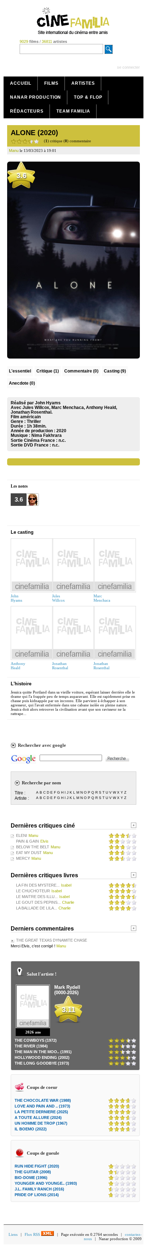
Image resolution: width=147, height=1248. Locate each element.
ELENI (21, 835)
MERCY (23, 858)
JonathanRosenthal (60, 665)
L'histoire (21, 683)
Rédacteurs (27, 111)
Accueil (20, 83)
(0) (81, 371)
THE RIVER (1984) (31, 1046)
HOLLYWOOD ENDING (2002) (42, 1057)
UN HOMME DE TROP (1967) (41, 1123)
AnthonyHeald (18, 665)
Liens (13, 1234)
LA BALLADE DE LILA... (36, 908)
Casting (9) (115, 371)
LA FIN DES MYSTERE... (38, 885)
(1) (47, 371)
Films (51, 83)
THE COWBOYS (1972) (36, 1040)
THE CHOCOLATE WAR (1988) (43, 1100)
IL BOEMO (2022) (31, 1129)
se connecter (128, 67)
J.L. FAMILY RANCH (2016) (39, 1189)
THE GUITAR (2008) (33, 1172)
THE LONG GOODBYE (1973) (42, 1063)
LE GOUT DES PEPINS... (38, 902)
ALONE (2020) (34, 133)
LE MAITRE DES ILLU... (37, 896)
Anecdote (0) (22, 383)
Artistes (83, 83)
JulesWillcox (58, 598)
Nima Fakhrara (46, 435)
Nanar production (35, 97)
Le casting (22, 532)
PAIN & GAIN (27, 841)
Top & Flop (88, 97)
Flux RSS (33, 1234)
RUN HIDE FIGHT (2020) (37, 1166)
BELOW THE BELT (32, 847)
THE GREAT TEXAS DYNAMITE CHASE (51, 940)
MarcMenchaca (101, 598)
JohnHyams (16, 598)
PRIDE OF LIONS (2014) (37, 1195)
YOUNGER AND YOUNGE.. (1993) (46, 1183)
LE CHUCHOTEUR (33, 891)
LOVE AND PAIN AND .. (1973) (42, 1106)
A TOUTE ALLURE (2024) (38, 1117)
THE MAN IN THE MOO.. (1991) (43, 1052)
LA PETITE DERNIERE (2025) (41, 1112)
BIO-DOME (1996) (31, 1177)
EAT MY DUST (29, 852)
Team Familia (73, 111)
